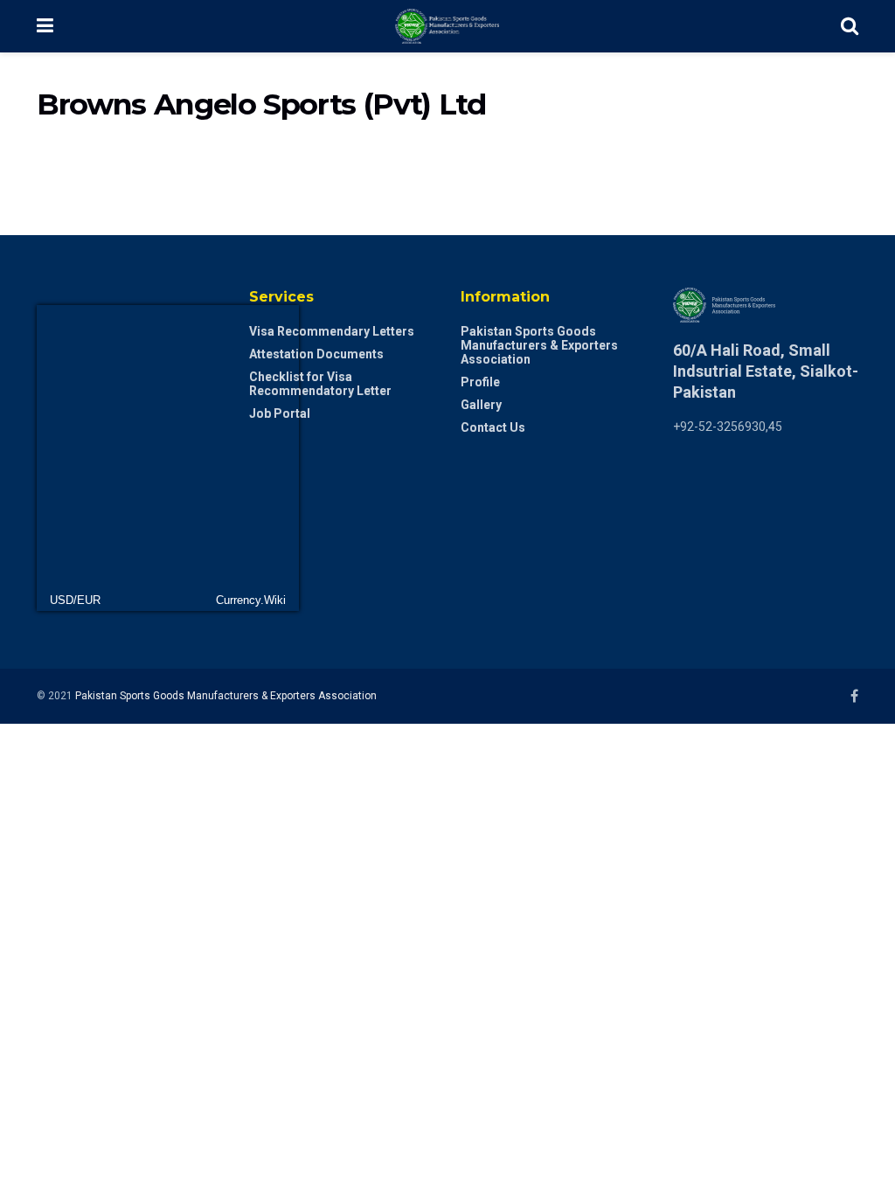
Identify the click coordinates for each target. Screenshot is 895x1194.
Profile (480, 382)
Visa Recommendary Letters (331, 331)
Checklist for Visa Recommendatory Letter (320, 384)
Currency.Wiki (251, 600)
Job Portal (279, 413)
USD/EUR (75, 600)
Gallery (481, 405)
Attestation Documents (316, 354)
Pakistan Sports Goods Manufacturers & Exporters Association (539, 345)
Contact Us (493, 427)
